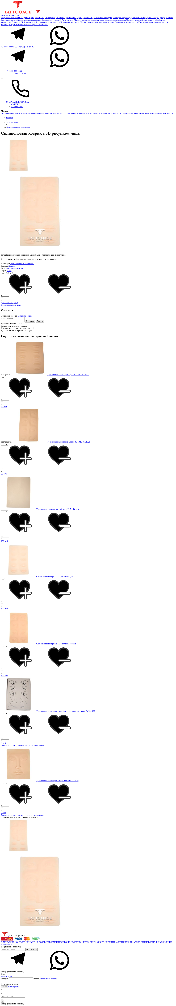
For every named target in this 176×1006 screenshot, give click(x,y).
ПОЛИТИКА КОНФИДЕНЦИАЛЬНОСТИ (125, 942)
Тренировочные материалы (48, 22)
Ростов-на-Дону (104, 113)
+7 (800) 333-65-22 (9, 47)
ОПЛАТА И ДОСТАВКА (17, 102)
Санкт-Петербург (21, 113)
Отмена (40, 321)
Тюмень (40, 113)
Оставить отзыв (25, 316)
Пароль (45, 979)
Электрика (39, 18)
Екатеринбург (155, 113)
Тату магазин (7, 15)
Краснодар (56, 113)
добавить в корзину (9, 302)
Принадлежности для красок (89, 18)
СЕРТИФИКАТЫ (98, 942)
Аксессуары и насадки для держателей (156, 18)
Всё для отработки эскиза (20, 24)
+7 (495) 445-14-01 (26, 47)
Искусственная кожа (14, 268)
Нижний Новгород (140, 113)
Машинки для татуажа (24, 18)
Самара (114, 113)
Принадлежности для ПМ (71, 22)
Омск (120, 113)
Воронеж (74, 113)
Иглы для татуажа (121, 18)
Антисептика (67, 20)
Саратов (47, 113)
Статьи (16, 15)
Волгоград (65, 113)
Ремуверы (16, 22)
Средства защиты (134, 20)
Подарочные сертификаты (126, 22)
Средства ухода (97, 20)
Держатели (134, 18)
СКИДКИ (15, 104)
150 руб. (4, 541)
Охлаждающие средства (115, 20)
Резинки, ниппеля (9, 20)
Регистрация (6, 976)
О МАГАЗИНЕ (7, 942)
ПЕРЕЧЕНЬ (6, 944)
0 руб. (3, 743)
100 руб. (4, 608)
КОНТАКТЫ (17, 106)
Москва (4, 113)
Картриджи (107, 18)
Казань (11, 113)
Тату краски (50, 18)
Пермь (80, 113)
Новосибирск (167, 113)
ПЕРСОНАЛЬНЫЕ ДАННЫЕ (158, 942)
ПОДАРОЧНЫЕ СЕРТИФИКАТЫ (73, 942)
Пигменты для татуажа (66, 18)
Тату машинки (7, 18)
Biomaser (11, 266)
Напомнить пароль (48, 979)
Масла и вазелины (82, 20)
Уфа (95, 113)
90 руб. (4, 406)
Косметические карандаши (29, 20)
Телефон (5, 979)
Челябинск (127, 113)
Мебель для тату (28, 22)
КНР (9, 270)
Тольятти (33, 113)
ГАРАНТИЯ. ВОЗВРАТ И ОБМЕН (42, 942)
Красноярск (88, 113)
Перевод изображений (51, 20)
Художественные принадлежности (99, 22)
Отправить (30, 321)
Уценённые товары (39, 24)
